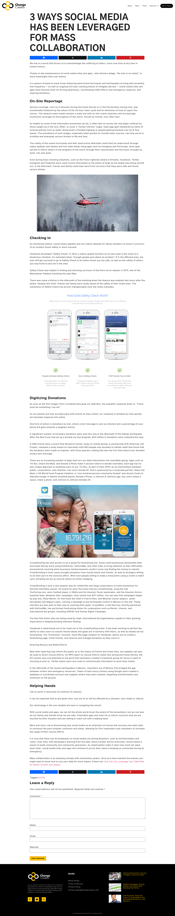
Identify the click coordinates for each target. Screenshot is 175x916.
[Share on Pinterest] (130, 58)
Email (32, 836)
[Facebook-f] (30, 899)
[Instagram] (44, 899)
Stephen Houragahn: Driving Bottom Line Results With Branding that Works (133, 886)
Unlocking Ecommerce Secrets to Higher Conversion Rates (135, 874)
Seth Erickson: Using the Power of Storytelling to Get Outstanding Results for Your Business (134, 898)
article (41, 777)
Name (33, 825)
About (130, 6)
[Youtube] (37, 899)
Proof (144, 6)
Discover (153, 6)
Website (34, 847)
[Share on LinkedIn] (102, 58)
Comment (36, 796)
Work (137, 6)
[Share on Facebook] (44, 58)
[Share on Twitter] (73, 58)
